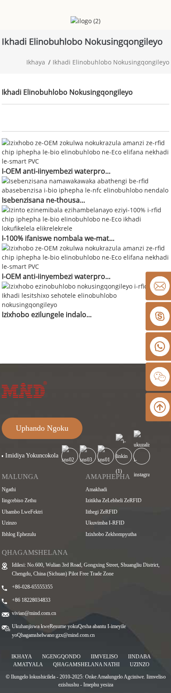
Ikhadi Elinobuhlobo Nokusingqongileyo (111, 62)
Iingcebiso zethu (19, 500)
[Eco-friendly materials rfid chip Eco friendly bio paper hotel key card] (85, 294)
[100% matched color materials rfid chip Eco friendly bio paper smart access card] (85, 218)
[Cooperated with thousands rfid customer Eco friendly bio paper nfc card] (85, 184)
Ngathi (9, 489)
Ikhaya (35, 62)
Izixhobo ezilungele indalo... (47, 314)
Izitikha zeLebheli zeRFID (114, 500)
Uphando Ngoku (42, 428)
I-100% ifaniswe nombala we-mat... (58, 238)
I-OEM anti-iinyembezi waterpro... (56, 171)
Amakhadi (96, 489)
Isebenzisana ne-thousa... (43, 200)
